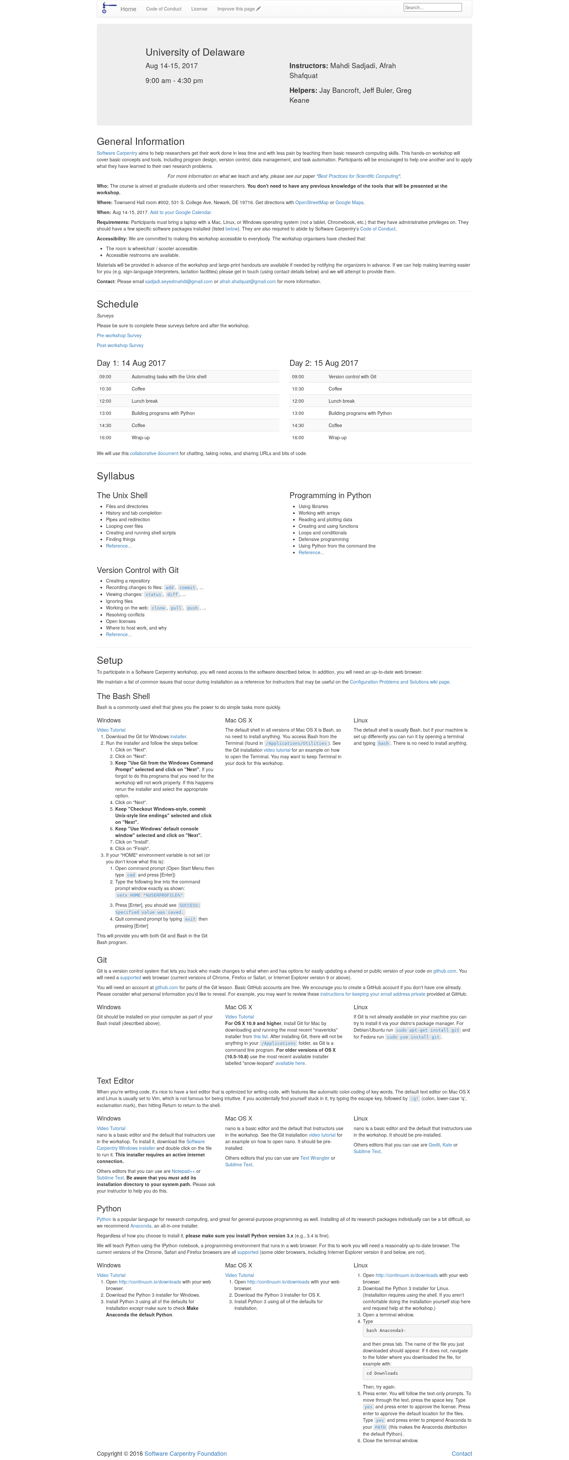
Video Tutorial (111, 729)
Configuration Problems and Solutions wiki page (399, 681)
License (199, 8)
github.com (444, 970)
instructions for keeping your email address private (372, 993)
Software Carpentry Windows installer (151, 1144)
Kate (447, 1144)
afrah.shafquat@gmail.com (248, 281)
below (232, 228)
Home (128, 8)
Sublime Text (110, 1177)
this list (261, 1036)
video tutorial (277, 749)
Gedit (434, 1144)
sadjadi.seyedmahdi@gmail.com (179, 281)
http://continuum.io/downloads (150, 1281)
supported (130, 977)
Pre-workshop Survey (119, 335)
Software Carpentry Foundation (186, 1453)
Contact (462, 1453)
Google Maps (350, 202)
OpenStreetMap (312, 202)
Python (104, 1219)
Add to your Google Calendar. (181, 212)
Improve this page (236, 8)
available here (290, 1063)
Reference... (119, 545)
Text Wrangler (315, 1157)
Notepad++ (183, 1171)
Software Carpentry (117, 152)
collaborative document (154, 453)
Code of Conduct (163, 8)
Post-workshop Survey (120, 345)
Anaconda (140, 1225)
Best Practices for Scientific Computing (358, 176)
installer (178, 736)
